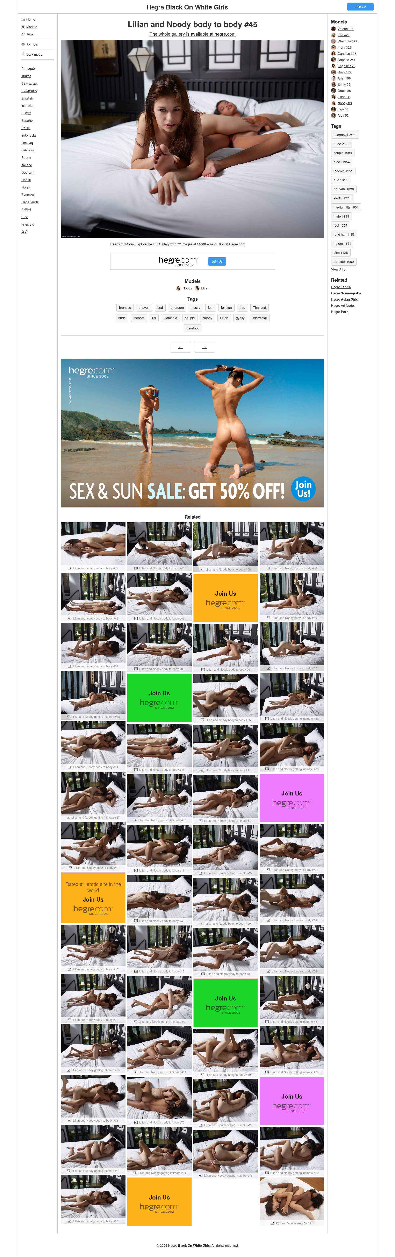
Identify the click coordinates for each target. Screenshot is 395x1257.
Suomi (26, 157)
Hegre (187, 6)
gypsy (240, 317)
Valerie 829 (346, 28)
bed (160, 307)
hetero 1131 (342, 243)
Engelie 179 (346, 65)
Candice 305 (347, 53)
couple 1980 (343, 152)
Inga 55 (343, 109)
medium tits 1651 (346, 207)
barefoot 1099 (344, 261)
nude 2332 (341, 143)
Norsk (25, 187)
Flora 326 (345, 47)
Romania (170, 317)
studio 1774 (342, 198)
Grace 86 (344, 90)
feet (210, 307)
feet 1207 (340, 225)
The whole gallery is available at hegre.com (193, 33)
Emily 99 (344, 84)
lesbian (226, 307)
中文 (24, 216)
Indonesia (28, 135)
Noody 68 (345, 103)
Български (29, 83)
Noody (187, 288)
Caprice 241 (347, 59)
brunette (125, 307)
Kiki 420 (344, 35)
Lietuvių (27, 142)
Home (30, 19)
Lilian (205, 288)
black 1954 (342, 161)
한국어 (26, 209)
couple (190, 317)
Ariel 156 (344, 78)
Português (28, 68)
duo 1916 (340, 180)
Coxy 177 (345, 72)
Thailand (259, 307)
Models (31, 26)
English (27, 98)
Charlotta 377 (347, 41)
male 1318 (341, 216)
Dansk (26, 179)
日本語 (26, 113)
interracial (259, 317)
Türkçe (26, 76)
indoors (139, 317)
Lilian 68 (344, 96)
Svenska (27, 194)
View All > (338, 269)
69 (154, 317)
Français (27, 224)
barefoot (193, 328)
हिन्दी (24, 231)
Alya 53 (343, 115)
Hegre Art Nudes (343, 305)
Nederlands (29, 202)
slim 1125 (341, 252)
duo (242, 307)
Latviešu (27, 150)
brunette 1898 (344, 189)
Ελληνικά (29, 90)
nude (122, 317)
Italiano (26, 165)
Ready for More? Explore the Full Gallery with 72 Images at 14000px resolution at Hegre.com (177, 244)
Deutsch (27, 172)
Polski (25, 127)
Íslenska (27, 105)
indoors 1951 (343, 171)
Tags (29, 34)
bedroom (177, 307)
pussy (196, 307)
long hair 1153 (344, 234)
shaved (144, 307)
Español (27, 120)
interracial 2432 (345, 134)
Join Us (360, 6)
